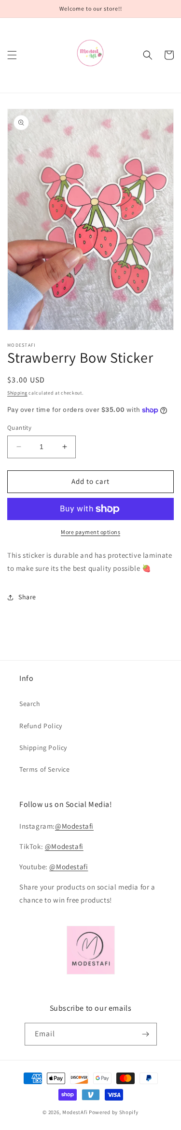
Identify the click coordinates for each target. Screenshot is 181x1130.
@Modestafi (74, 826)
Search (30, 703)
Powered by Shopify (114, 1112)
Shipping (17, 393)
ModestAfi (74, 1112)
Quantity (19, 428)
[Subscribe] (145, 1034)
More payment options (90, 532)
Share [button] (27, 597)
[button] (12, 55)
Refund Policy (40, 725)
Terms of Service (44, 769)
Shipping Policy (43, 747)
